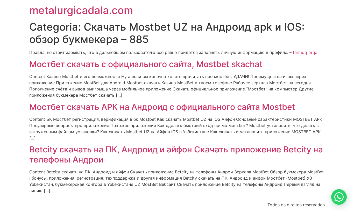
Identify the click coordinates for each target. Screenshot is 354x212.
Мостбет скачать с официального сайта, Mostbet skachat (146, 64)
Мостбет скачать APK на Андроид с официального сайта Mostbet (162, 107)
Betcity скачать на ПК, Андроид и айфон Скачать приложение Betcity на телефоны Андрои (176, 154)
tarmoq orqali (306, 52)
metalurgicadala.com (81, 10)
